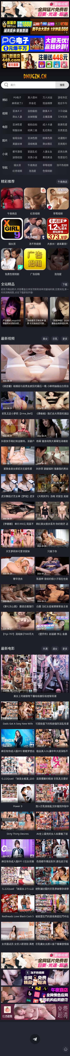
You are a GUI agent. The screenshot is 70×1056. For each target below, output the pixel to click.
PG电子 (17, 97)
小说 (5, 154)
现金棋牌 (47, 103)
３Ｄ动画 (62, 111)
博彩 (5, 100)
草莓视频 (47, 165)
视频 (5, 113)
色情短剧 (47, 170)
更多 (65, 338)
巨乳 (55, 338)
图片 (5, 140)
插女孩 (17, 165)
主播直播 (47, 116)
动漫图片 (62, 138)
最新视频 (8, 338)
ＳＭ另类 (62, 116)
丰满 (45, 648)
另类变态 (62, 130)
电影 (5, 127)
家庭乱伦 (32, 151)
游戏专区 (62, 97)
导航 (5, 167)
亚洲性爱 (17, 124)
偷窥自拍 (17, 138)
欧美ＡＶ (47, 111)
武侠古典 (62, 151)
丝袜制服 (32, 116)
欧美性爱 (62, 124)
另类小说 (32, 157)
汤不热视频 (62, 165)
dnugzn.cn (35, 76)
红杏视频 (17, 170)
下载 (65, 284)
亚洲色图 (32, 138)
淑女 (55, 648)
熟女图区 (47, 143)
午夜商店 (32, 165)
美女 (45, 338)
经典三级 (32, 130)
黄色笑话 (47, 157)
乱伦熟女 (47, 130)
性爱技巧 (62, 157)
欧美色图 (47, 138)
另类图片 (62, 143)
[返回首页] (65, 1049)
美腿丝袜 (17, 143)
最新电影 (8, 648)
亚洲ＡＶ (17, 111)
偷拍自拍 (32, 124)
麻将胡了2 (17, 103)
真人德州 (32, 97)
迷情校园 (17, 157)
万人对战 (47, 97)
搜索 (62, 84)
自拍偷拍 (32, 111)
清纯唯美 (32, 143)
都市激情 (17, 151)
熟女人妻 (17, 116)
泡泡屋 (32, 170)
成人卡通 (47, 124)
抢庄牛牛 (62, 103)
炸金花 (32, 103)
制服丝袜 (17, 130)
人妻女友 (47, 151)
